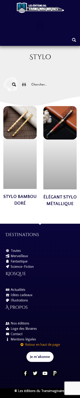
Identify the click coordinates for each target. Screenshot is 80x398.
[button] (40, 25)
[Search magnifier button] (74, 40)
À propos (17, 307)
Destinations (22, 235)
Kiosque (16, 274)
